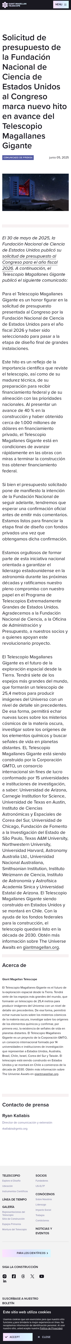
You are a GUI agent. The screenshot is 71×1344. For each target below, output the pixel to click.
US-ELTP (40, 1186)
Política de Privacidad (51, 1328)
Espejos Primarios (11, 1224)
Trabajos (40, 1215)
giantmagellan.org (41, 947)
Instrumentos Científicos (15, 1191)
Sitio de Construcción (13, 1218)
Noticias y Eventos (44, 1231)
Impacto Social (43, 1209)
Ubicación (7, 1186)
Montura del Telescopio (14, 1229)
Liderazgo (41, 1204)
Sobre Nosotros (44, 1199)
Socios (41, 1176)
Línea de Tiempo (14, 1199)
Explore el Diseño (11, 1180)
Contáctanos (42, 1220)
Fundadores (42, 1180)
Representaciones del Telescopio (13, 1214)
